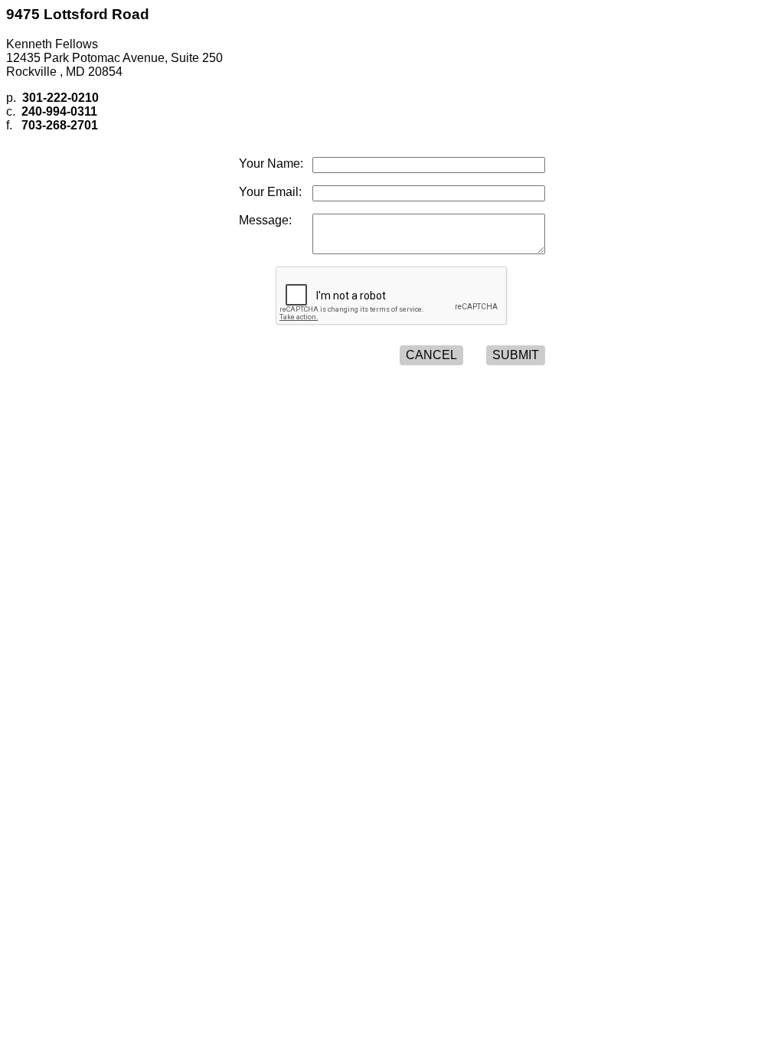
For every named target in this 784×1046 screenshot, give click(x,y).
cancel (431, 354)
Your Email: (270, 191)
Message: (265, 220)
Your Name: (271, 163)
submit (515, 354)
